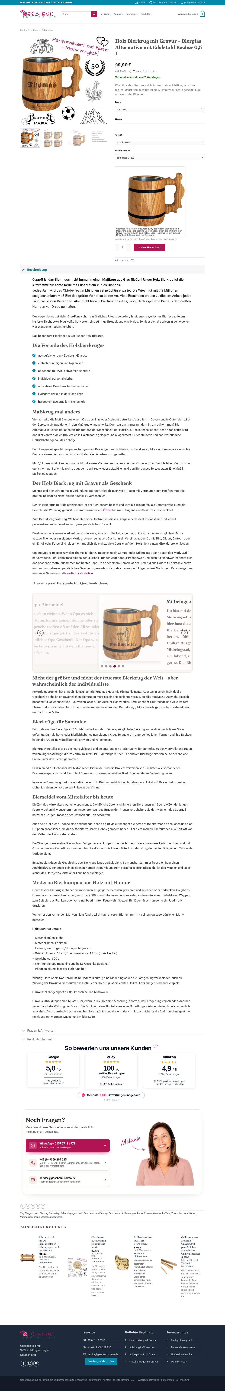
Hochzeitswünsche (181, 1354)
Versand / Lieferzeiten (145, 71)
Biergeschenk (32, 1213)
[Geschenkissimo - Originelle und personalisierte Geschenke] (37, 14)
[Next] (104, 81)
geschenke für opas (142, 1213)
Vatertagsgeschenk (30, 1217)
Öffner (107, 510)
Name (118, 119)
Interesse (131, 14)
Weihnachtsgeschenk (52, 1217)
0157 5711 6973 (96, 1340)
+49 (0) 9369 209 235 (99, 1347)
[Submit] (94, 14)
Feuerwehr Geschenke (183, 1347)
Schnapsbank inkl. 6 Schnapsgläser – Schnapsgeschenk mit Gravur (49, 1244)
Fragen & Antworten (41, 1030)
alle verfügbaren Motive (77, 573)
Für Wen (104, 14)
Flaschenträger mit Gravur (143, 1361)
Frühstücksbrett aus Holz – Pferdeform (143, 1240)
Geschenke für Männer (120, 1213)
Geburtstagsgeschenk (71, 1213)
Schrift (119, 135)
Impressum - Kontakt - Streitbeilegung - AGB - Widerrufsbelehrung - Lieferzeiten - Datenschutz (139, 1379)
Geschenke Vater (161, 1213)
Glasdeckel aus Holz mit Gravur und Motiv (98, 1242)
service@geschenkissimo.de (102, 1354)
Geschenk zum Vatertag (96, 1213)
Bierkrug (44, 1213)
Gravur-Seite (122, 150)
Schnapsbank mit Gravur (142, 1354)
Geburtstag (47, 30)
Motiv (118, 102)
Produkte (145, 14)
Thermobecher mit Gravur (184, 1213)
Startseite (25, 30)
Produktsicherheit (39, 1039)
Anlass (117, 14)
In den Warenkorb (149, 247)
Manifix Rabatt (179, 1361)
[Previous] (26, 81)
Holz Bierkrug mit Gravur (142, 1340)
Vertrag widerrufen (101, 1361)
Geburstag (54, 1213)
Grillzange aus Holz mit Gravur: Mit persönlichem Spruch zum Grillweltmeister (190, 1245)
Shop (35, 30)
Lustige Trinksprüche (182, 1340)
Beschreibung (37, 270)
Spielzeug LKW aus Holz (142, 1347)
